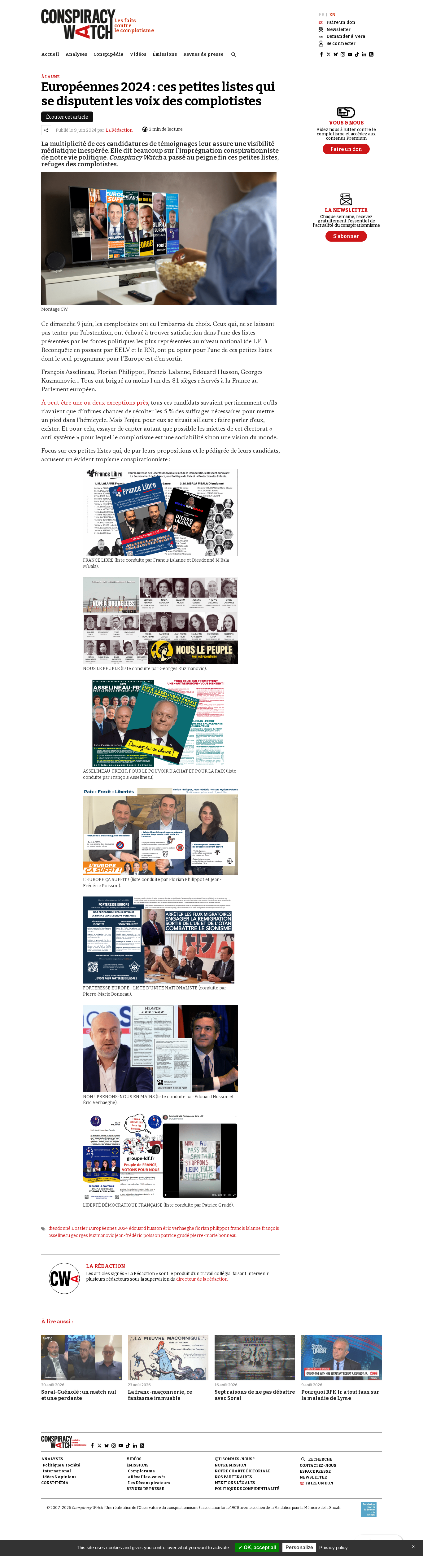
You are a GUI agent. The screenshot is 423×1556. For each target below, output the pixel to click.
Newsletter (313, 1477)
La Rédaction (119, 130)
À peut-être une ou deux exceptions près (94, 403)
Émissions (165, 54)
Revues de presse (203, 54)
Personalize (299, 1547)
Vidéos (138, 54)
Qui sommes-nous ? (235, 1459)
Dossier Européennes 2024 (100, 1228)
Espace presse (315, 1471)
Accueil (50, 54)
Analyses (76, 54)
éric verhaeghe (178, 1228)
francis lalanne (245, 1228)
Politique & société (61, 1465)
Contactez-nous (318, 1465)
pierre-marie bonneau (213, 1235)
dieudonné (60, 1228)
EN (332, 14)
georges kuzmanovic (92, 1235)
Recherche (320, 1459)
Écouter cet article (67, 117)
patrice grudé (175, 1235)
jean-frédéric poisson (137, 1235)
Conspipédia (109, 54)
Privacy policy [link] (333, 1547)
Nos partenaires (233, 1477)
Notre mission (230, 1465)
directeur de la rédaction (202, 1279)
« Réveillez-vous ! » (146, 1477)
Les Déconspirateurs (149, 1483)
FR (322, 14)
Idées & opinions (59, 1477)
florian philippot (212, 1228)
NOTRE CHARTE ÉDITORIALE (242, 1471)
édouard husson (145, 1228)
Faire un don (319, 1483)
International (57, 1471)
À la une (50, 77)
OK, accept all (259, 1547)
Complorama (141, 1471)
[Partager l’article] (46, 130)
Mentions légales (235, 1483)
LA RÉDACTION (105, 1266)
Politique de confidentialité (247, 1489)
